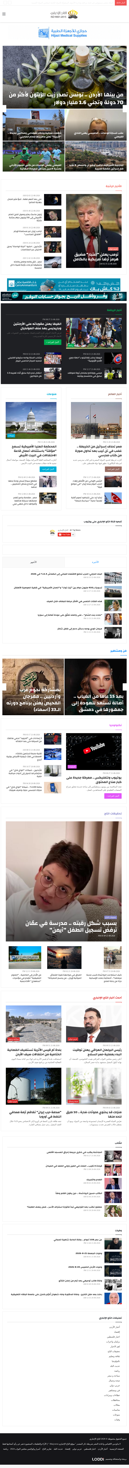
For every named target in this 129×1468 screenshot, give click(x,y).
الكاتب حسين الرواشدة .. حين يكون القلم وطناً (79, 1193)
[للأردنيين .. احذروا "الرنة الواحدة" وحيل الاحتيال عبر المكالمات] (52, 247)
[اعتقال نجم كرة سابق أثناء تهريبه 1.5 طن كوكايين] (52, 373)
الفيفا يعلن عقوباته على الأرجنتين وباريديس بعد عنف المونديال (37, 326)
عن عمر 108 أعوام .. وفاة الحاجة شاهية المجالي (78, 1240)
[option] (64, 109)
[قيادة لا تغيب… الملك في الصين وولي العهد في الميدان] (113, 1170)
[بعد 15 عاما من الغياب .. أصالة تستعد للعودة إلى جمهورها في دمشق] (95, 687)
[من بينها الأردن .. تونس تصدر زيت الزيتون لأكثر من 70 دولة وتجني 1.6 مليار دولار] (65, 77)
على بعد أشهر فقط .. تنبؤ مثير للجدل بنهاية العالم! (24, 200)
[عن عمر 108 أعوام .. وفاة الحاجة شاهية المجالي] (113, 1243)
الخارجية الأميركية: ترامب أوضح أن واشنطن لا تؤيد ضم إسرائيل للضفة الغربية (96, 167)
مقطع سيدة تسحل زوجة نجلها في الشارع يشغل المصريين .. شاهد (22, 484)
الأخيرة (95, 562)
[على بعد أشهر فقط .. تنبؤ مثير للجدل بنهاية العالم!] (52, 199)
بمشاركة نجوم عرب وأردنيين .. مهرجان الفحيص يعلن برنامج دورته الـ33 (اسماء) (33, 699)
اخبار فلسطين (113, 1337)
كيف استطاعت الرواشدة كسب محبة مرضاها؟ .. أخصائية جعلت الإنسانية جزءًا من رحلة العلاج (104, 978)
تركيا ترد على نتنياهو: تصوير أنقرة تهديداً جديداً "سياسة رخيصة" (86, 499)
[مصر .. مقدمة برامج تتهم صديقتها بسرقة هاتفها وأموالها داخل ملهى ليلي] (47, 498)
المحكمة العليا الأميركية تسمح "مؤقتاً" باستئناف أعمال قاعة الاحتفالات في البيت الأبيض (34, 451)
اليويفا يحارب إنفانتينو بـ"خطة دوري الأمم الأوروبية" (85, 359)
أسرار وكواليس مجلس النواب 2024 (25, 1449)
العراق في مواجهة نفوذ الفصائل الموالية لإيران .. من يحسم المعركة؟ (64, 976)
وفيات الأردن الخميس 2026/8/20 (85, 1267)
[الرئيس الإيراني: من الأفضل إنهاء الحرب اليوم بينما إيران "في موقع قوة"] (113, 481)
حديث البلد (115, 1366)
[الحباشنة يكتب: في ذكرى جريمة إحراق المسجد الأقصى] (113, 1156)
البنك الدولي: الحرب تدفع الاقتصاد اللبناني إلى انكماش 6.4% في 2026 (66, 574)
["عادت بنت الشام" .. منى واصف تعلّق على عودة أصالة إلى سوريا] (113, 619)
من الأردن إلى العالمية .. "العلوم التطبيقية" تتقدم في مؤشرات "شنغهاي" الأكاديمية (26, 978)
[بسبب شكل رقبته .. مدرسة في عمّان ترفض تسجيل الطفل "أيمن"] (64, 881)
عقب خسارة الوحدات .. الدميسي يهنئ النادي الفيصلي (98, 135)
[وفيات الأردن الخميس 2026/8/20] (113, 1271)
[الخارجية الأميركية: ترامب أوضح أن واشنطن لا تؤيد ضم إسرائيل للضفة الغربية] (96, 157)
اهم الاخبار (115, 1346)
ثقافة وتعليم (114, 1356)
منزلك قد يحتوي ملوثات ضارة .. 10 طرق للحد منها (94, 1114)
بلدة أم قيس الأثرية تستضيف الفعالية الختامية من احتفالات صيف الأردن (34, 1052)
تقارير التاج (47, 1449)
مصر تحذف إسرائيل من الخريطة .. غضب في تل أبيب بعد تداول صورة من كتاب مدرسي (98, 451)
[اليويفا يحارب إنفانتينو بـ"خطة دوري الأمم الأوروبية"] (113, 358)
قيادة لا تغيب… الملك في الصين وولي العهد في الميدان (74, 1166)
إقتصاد (117, 1332)
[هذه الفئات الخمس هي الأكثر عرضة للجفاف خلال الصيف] (113, 605)
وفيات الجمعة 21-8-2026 (89, 1253)
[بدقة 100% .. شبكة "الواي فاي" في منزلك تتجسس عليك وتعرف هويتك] (52, 787)
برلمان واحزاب (113, 1341)
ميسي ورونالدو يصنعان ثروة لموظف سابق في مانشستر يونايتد (85, 374)
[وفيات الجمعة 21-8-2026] (113, 1257)
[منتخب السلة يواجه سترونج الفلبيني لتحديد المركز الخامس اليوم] (52, 358)
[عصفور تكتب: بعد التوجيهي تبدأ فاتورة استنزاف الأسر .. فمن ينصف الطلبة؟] (113, 1211)
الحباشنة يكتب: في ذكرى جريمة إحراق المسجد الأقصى (74, 1152)
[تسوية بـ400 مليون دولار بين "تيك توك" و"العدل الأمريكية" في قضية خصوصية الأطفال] (113, 591)
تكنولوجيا (116, 1361)
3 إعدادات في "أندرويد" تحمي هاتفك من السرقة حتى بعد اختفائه (24, 740)
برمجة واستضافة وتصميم (116, 1459)
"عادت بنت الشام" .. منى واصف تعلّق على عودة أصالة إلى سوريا (70, 615)
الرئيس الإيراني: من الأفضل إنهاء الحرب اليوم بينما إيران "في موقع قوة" (86, 484)
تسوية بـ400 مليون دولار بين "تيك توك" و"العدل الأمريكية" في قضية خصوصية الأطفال (58, 588)
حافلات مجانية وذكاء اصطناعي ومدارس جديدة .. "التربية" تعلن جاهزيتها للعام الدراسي (34, 135)
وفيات (117, 1419)
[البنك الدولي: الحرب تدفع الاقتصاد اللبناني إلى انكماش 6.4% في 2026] (113, 578)
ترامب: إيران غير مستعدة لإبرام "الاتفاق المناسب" (28, 232)
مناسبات (116, 1410)
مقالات (117, 1405)
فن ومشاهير (114, 1390)
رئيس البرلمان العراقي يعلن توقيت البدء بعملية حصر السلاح (97, 1052)
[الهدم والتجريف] (113, 1183)
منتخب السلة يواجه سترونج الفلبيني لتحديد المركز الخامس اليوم (25, 359)
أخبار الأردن (114, 1327)
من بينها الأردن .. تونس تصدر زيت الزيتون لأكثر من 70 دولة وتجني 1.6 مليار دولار (66, 98)
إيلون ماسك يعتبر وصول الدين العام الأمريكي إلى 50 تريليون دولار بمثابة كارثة (25, 217)
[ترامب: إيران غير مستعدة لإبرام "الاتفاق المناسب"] (52, 232)
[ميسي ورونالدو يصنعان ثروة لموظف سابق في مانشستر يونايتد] (113, 373)
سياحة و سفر (113, 1376)
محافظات (115, 1400)
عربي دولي (115, 1385)
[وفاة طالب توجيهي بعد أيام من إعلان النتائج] (113, 1284)
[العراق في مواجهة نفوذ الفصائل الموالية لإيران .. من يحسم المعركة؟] (64, 957)
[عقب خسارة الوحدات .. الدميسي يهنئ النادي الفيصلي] (96, 125)
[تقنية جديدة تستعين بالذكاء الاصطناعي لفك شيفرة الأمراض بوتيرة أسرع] (52, 754)
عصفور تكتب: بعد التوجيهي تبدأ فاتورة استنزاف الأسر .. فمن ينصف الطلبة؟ (64, 1207)
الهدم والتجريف (94, 1180)
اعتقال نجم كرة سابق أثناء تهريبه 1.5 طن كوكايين (24, 374)
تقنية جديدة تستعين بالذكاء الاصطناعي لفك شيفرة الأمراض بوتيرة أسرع (24, 757)
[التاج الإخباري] (64, 14)
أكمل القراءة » (52, 342)
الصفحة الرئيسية (117, 1449)
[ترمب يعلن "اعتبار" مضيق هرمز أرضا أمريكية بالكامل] (94, 231)
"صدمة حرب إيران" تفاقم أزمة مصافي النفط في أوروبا (35, 1114)
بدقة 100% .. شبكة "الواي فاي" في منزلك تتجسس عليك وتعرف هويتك (24, 788)
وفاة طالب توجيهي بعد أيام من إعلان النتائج (80, 1281)
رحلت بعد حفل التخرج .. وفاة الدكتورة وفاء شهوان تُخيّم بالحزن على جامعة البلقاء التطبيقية (56, 1294)
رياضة (117, 1371)
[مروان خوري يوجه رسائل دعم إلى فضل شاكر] (113, 632)
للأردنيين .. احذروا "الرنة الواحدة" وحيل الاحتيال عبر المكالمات (24, 248)
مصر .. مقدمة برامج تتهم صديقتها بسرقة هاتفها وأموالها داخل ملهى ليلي (25, 501)
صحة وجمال (114, 1380)
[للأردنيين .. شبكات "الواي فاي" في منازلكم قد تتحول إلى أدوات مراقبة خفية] (52, 771)
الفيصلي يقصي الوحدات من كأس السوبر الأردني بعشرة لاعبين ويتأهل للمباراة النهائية (35, 167)
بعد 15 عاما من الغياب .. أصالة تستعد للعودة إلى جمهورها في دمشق (97, 703)
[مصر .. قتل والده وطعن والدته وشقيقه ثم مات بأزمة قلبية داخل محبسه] (52, 262)
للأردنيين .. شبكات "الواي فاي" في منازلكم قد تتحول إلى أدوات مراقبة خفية (25, 773)
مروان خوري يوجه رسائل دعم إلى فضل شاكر (79, 629)
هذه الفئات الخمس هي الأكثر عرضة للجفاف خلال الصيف (74, 601)
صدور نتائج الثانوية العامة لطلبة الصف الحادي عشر (92, 3)
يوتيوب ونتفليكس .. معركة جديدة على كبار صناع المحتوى (94, 780)
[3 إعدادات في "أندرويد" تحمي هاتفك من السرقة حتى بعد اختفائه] (52, 739)
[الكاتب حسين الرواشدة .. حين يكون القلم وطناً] (113, 1197)
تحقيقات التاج (114, 1351)
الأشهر (33, 562)
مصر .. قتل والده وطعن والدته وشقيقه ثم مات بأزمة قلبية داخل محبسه (26, 265)
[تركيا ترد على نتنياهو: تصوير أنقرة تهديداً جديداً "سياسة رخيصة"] (113, 498)
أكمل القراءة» (113, 469)
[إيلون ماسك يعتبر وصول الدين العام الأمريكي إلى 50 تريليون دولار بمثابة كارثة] (52, 215)
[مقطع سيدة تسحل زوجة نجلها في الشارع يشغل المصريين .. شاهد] (47, 481)
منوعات (116, 1415)
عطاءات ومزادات (112, 1395)
